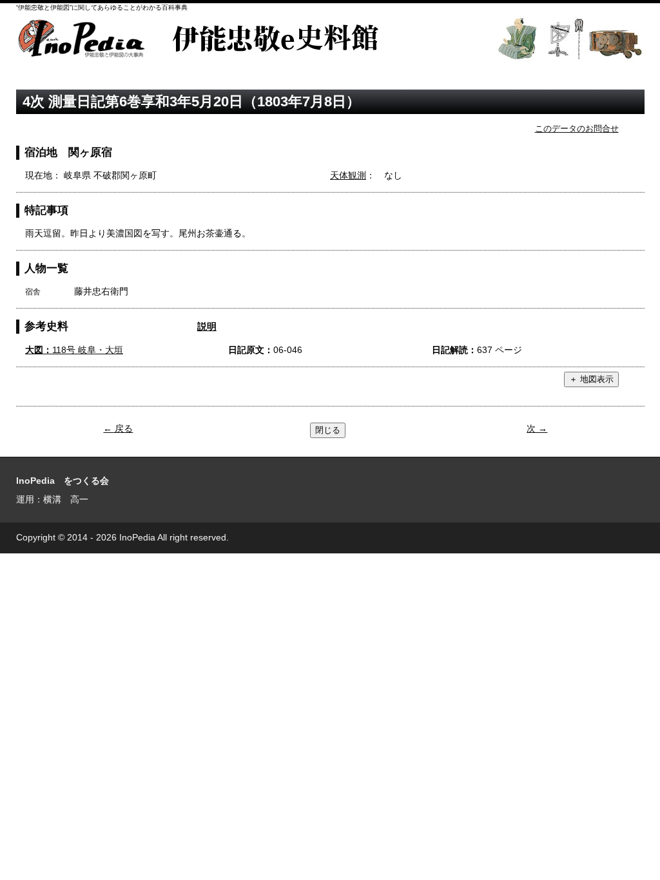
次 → (537, 428)
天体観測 (348, 175)
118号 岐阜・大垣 (74, 350)
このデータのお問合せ (577, 128)
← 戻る (118, 428)
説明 (207, 326)
